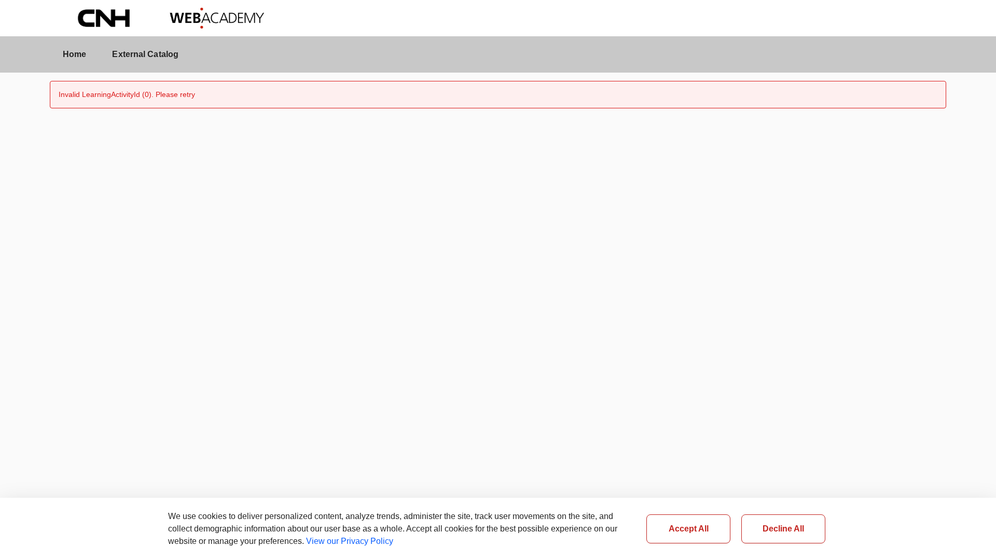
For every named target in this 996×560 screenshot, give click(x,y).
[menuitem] (74, 54)
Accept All (689, 528)
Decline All (783, 528)
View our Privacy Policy (349, 541)
